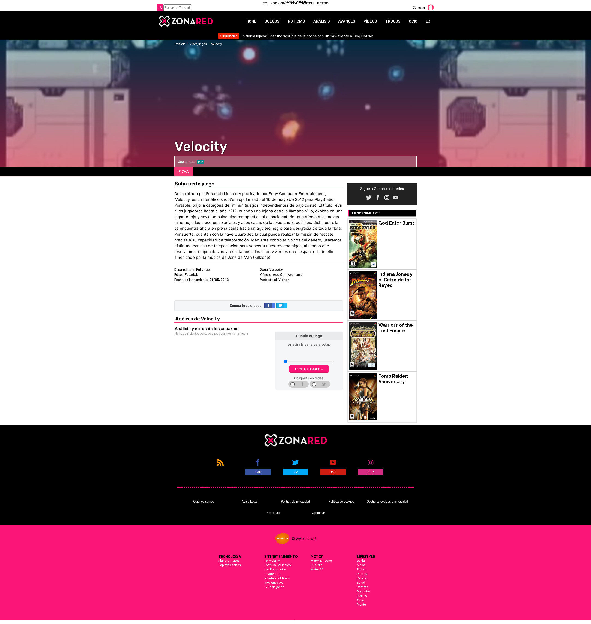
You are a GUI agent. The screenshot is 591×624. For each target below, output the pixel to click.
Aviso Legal (249, 501)
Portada (180, 44)
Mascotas (364, 591)
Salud (361, 582)
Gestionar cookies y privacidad (387, 501)
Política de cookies (341, 501)
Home (251, 21)
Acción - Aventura (287, 275)
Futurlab (203, 270)
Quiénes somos (203, 501)
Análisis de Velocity (197, 319)
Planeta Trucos (229, 560)
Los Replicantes (275, 569)
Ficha (183, 171)
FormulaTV (272, 560)
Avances (346, 21)
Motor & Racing (321, 560)
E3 (428, 21)
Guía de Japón (274, 587)
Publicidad (273, 513)
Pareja (361, 578)
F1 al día (316, 565)
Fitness (362, 596)
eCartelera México (277, 578)
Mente (361, 604)
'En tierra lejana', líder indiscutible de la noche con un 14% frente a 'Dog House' (296, 36)
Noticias (296, 21)
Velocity (216, 44)
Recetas (362, 587)
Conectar (419, 7)
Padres (362, 574)
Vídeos (370, 21)
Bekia (361, 560)
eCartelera (272, 574)
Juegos (272, 21)
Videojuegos (198, 44)
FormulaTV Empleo (278, 565)
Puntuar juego (309, 369)
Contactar (318, 513)
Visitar (283, 280)
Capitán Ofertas (229, 565)
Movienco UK (274, 582)
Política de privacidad (295, 501)
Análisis (321, 21)
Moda (361, 565)
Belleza (362, 569)
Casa (360, 600)
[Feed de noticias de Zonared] (220, 466)
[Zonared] (185, 21)
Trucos (393, 21)
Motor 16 (317, 569)
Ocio (413, 21)
